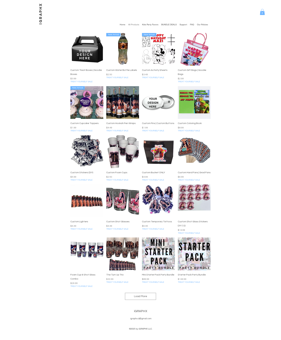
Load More (140, 296)
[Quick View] (86, 49)
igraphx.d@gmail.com (140, 319)
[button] (262, 12)
